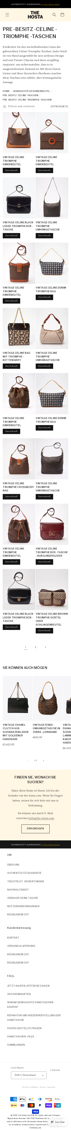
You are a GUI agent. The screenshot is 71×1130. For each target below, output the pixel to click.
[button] (7, 15)
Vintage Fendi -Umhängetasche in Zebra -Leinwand (46, 729)
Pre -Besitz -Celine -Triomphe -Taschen (27, 100)
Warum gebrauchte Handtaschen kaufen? (30, 1005)
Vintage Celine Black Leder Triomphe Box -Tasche (18, 226)
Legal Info (51, 1087)
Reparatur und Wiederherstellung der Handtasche (34, 1018)
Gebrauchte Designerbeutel (31, 91)
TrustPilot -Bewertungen (25, 881)
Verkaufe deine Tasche (22, 898)
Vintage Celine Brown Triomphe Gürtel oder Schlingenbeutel (52, 619)
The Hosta (22, 1115)
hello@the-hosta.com (41, 818)
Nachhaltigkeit (18, 890)
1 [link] (25, 647)
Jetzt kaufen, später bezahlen (28, 986)
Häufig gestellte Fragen (24, 1028)
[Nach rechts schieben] (44, 761)
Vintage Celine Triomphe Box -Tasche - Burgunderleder (52, 552)
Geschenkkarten (19, 994)
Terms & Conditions (30, 1087)
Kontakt (13, 937)
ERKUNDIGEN (35, 828)
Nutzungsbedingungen (23, 906)
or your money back (50, 4)
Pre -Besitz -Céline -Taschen (20, 95)
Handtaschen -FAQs (20, 1036)
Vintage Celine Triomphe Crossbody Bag (18, 487)
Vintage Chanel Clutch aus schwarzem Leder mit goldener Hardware (16, 732)
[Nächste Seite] (45, 647)
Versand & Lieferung (21, 946)
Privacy (43, 1087)
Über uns (13, 865)
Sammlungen (16, 1045)
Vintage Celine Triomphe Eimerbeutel (13, 161)
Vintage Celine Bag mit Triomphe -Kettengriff (16, 357)
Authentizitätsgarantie (24, 873)
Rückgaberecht (18, 914)
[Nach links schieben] (27, 761)
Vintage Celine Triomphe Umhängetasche (48, 226)
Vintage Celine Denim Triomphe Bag (51, 289)
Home (6, 91)
